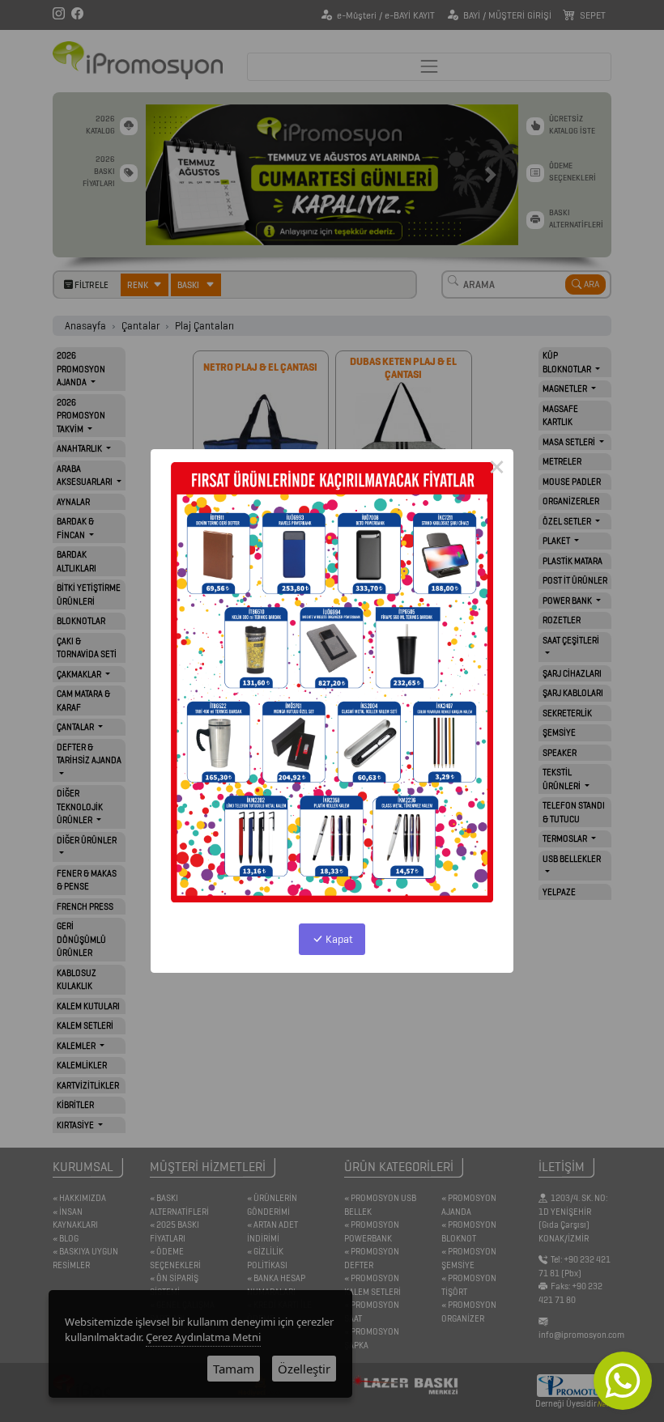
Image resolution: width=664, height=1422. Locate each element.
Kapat (338, 939)
